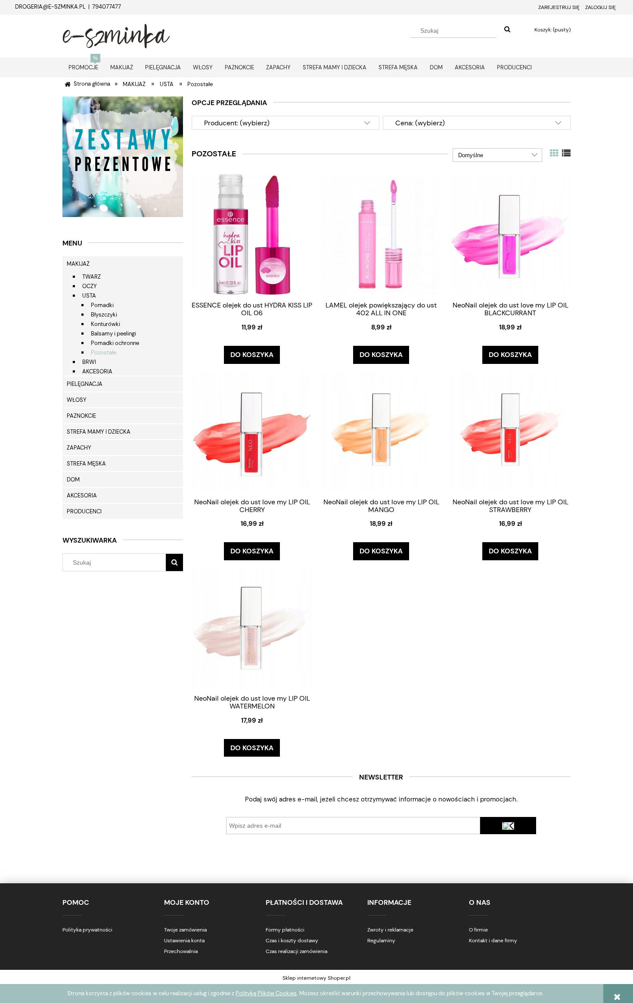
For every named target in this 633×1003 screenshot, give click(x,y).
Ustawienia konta (184, 940)
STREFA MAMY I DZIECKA (98, 431)
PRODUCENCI (84, 511)
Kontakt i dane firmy (493, 940)
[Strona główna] (116, 35)
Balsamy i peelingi (113, 333)
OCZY (89, 286)
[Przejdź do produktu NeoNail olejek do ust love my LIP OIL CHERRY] (252, 430)
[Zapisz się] (508, 825)
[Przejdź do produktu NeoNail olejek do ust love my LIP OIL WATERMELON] (252, 627)
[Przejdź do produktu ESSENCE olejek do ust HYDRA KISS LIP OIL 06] (252, 234)
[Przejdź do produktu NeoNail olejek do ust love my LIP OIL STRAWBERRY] (510, 430)
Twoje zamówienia (185, 929)
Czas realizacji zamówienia (296, 951)
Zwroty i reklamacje (390, 929)
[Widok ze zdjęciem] (554, 153)
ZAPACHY (79, 447)
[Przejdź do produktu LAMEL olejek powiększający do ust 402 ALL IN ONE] (381, 234)
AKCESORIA (97, 371)
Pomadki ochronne (115, 343)
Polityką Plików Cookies (266, 993)
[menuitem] (83, 67)
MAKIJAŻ (78, 263)
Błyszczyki (104, 314)
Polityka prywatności (87, 929)
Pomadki (102, 305)
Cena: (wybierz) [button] (420, 122)
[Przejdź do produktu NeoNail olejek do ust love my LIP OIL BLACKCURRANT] (510, 234)
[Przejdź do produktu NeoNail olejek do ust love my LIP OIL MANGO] (381, 430)
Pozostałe (103, 352)
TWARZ (91, 276)
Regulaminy (381, 940)
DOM (73, 479)
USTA (89, 295)
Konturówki (105, 324)
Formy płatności (285, 929)
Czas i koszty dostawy (292, 940)
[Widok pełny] (566, 153)
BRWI (89, 362)
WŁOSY (77, 400)
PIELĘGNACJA (84, 384)
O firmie (478, 929)
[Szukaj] (507, 29)
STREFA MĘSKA (86, 463)
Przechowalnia (181, 951)
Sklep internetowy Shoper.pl (316, 978)
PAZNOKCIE (81, 415)
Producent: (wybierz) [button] (237, 122)
